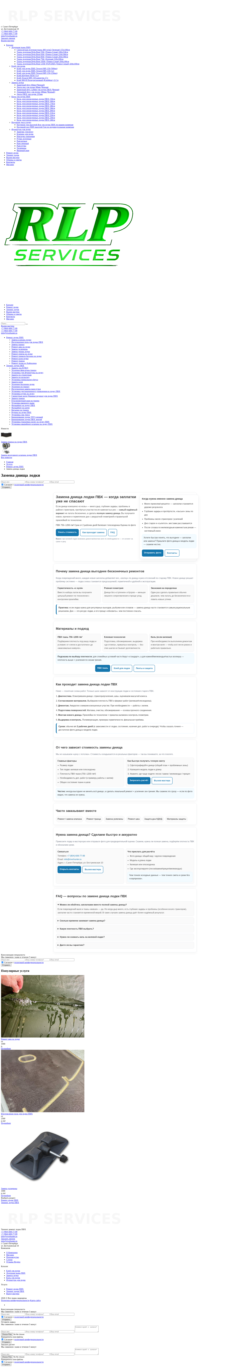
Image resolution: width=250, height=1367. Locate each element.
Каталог (9, 45)
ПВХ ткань (102, 668)
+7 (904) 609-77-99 (9, 31)
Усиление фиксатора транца (23, 370)
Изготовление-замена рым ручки (26, 389)
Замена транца (17, 344)
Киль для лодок (13, 1278)
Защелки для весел (25, 132)
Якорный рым (23, 150)
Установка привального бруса (24, 380)
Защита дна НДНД (19, 368)
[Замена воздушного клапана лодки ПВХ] (6, 453)
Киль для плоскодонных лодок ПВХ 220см (36, 115)
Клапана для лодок (25, 134)
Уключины (21, 148)
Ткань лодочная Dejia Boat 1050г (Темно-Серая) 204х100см (43, 61)
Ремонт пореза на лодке (22, 354)
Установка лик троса (20, 415)
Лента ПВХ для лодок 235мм (30, 94)
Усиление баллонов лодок (23, 384)
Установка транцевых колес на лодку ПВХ (30, 422)
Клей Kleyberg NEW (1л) (28, 75)
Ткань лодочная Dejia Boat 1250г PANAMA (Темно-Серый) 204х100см (48, 64)
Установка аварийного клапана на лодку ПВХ (32, 424)
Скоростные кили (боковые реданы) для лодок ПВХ (34, 396)
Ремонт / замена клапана (70, 819)
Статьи (9, 1259)
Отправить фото (152, 553)
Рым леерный (23, 143)
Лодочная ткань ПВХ (21, 47)
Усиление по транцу (20, 387)
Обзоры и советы (14, 160)
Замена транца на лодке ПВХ (14, 442)
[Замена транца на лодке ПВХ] (6, 439)
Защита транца (18, 398)
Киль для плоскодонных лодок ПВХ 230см (36, 118)
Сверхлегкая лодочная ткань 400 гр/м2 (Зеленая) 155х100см (43, 50)
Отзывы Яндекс (13, 1262)
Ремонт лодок (12, 153)
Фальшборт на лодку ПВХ (23, 405)
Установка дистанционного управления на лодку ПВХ (35, 391)
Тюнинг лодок (12, 155)
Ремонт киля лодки (20, 358)
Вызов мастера (7, 41)
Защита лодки (17, 82)
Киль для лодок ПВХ (20, 97)
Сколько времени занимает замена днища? (82, 921)
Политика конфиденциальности (15, 1300)
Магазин (10, 164)
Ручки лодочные (24, 139)
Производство (12, 1257)
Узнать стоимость (67, 532)
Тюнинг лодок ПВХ (15, 365)
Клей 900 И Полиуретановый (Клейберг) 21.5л (37, 80)
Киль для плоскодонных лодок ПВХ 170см (36, 104)
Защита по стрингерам (21, 375)
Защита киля (17, 382)
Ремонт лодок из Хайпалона (24, 363)
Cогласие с (24, 962)
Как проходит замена (93, 532)
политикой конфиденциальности (29, 485)
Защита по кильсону (20, 377)
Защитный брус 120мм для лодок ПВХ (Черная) (38, 89)
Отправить (6, 487)
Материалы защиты (176, 819)
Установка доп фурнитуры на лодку (27, 373)
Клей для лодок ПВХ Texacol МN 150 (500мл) (37, 68)
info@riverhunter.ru (9, 36)
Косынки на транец (20, 410)
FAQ (112, 532)
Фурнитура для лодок (21, 129)
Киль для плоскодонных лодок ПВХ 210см (36, 113)
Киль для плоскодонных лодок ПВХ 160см (36, 101)
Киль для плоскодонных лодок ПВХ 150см (36, 99)
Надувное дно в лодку (21, 122)
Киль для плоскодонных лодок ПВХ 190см (36, 108)
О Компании (12, 1252)
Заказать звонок (8, 38)
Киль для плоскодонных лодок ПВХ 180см (36, 106)
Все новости (6, 457)
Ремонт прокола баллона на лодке (26, 356)
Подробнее (6, 1048)
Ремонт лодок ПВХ (15, 337)
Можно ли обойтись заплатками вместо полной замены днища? (93, 905)
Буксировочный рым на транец (25, 401)
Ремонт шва (134, 819)
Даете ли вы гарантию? (72, 945)
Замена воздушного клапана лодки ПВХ (19, 455)
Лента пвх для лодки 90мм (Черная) (32, 87)
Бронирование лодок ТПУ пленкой (27, 417)
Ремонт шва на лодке (20, 347)
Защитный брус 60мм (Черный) (31, 85)
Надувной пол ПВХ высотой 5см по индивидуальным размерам (45, 127)
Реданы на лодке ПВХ (21, 412)
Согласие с (24, 485)
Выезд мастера (12, 1294)
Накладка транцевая (26, 136)
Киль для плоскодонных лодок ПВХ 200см (36, 111)
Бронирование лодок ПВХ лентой (26, 419)
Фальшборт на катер (20, 408)
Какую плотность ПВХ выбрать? (77, 929)
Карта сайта (35, 1300)
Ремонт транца (18, 361)
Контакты (10, 162)
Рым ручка (21, 146)
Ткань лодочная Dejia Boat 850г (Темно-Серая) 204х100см (42, 57)
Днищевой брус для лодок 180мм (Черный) (36, 92)
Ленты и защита (144, 668)
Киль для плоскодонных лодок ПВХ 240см (36, 120)
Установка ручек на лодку (23, 394)
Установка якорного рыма (22, 403)
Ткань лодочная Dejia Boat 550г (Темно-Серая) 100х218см (42, 52)
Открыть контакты (69, 869)
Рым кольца (22, 141)
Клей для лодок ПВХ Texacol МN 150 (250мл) (37, 73)
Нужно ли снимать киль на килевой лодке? (82, 937)
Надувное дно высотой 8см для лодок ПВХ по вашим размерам (45, 125)
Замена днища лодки (20, 351)
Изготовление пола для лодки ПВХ (27, 342)
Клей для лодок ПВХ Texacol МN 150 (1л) (35, 71)
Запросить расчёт (139, 780)
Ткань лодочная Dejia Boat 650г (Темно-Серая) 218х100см (42, 54)
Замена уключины (19, 349)
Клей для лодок (18, 66)
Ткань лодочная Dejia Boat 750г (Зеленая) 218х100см (40, 59)
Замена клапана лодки (21, 340)
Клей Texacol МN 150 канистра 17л (32, 78)
